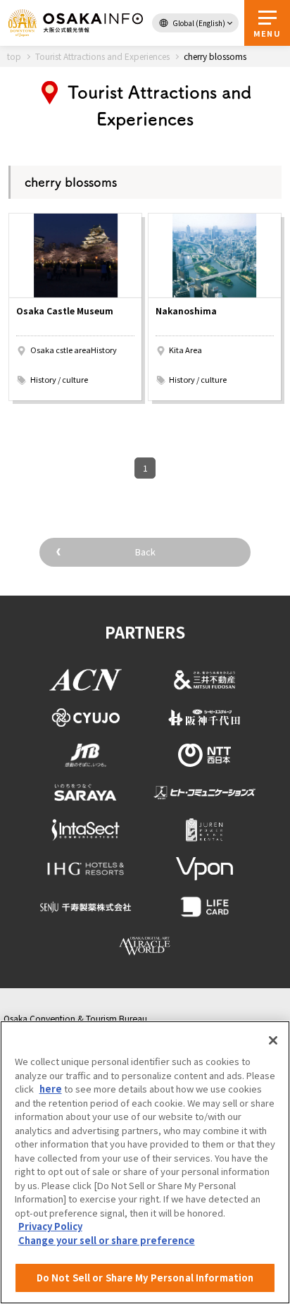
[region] (145, 1162)
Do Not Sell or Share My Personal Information (145, 1277)
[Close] (273, 1040)
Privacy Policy (50, 1226)
